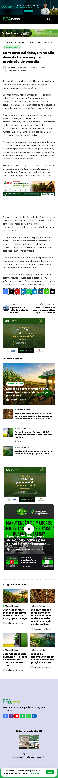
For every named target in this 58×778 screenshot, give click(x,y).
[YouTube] (16, 716)
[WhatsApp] (28, 716)
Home (5, 42)
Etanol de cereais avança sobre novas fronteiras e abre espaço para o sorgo (27, 392)
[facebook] (5, 716)
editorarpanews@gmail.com (22, 549)
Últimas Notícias (18, 42)
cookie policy (36, 773)
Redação (11, 67)
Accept (50, 772)
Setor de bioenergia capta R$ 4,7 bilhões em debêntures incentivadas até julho (34, 434)
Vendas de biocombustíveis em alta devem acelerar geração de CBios (33, 452)
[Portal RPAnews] (11, 19)
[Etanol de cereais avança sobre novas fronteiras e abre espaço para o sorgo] (29, 384)
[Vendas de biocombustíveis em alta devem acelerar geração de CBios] (8, 451)
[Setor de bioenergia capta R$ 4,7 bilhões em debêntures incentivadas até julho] (8, 432)
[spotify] (22, 716)
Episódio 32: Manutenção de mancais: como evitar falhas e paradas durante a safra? (28, 540)
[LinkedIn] (34, 716)
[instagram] (11, 716)
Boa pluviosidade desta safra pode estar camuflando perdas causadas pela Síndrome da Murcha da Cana (33, 416)
